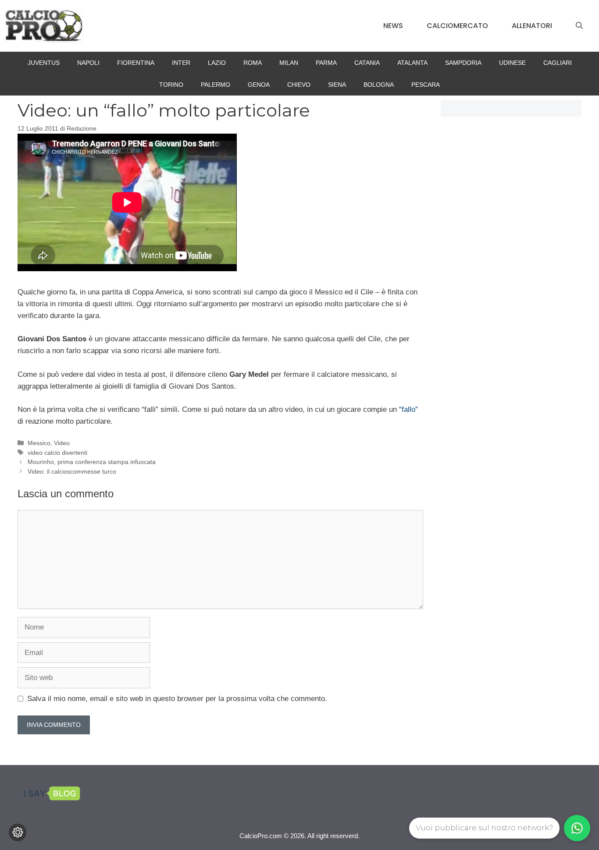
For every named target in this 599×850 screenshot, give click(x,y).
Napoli (88, 62)
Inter (181, 62)
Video (62, 442)
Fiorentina (135, 62)
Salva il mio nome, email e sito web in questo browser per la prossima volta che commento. (177, 698)
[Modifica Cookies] (17, 832)
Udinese (512, 62)
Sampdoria (463, 62)
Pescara (425, 84)
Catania (367, 62)
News (393, 26)
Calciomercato (457, 26)
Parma (326, 62)
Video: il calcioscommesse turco (72, 471)
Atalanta (412, 62)
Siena (337, 84)
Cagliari (557, 62)
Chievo (298, 84)
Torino (171, 84)
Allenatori (532, 26)
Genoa (259, 84)
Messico (39, 442)
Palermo (215, 84)
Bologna (379, 84)
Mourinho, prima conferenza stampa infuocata (92, 461)
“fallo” (408, 409)
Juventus (44, 62)
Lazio (217, 62)
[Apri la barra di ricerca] (579, 26)
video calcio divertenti (57, 452)
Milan (288, 62)
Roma (252, 62)
